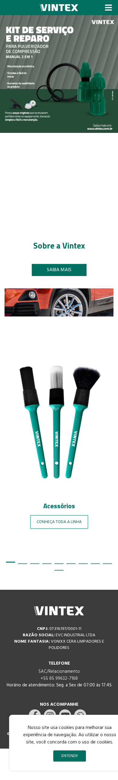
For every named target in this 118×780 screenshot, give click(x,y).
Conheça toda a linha (59, 521)
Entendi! (69, 756)
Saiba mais (59, 270)
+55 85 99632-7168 (59, 678)
